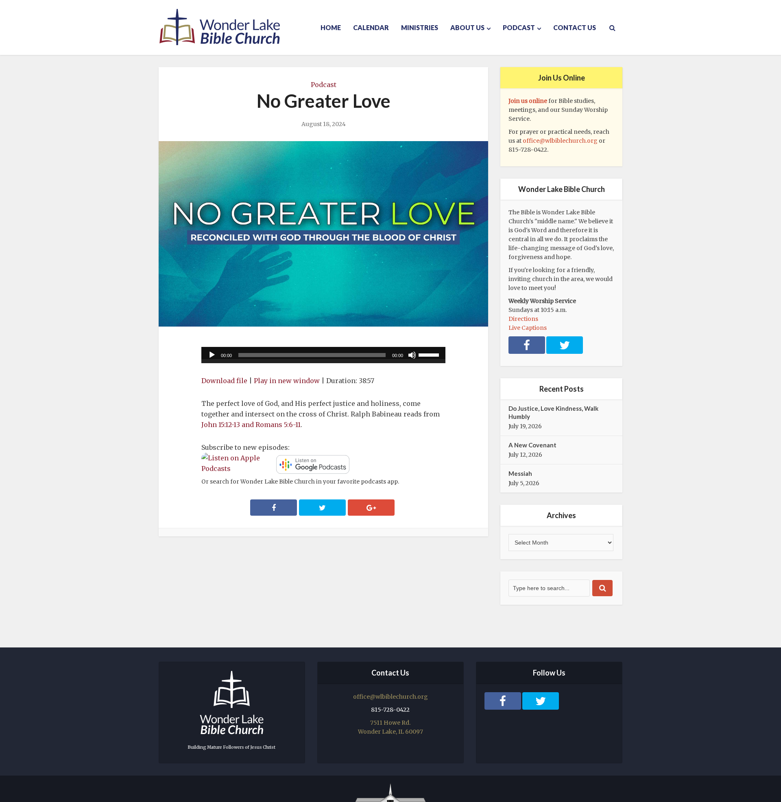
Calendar (371, 27)
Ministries (419, 27)
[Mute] (412, 355)
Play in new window (287, 381)
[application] (323, 355)
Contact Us (574, 27)
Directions (523, 319)
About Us (467, 27)
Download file (224, 381)
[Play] (212, 355)
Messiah (520, 473)
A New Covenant (532, 445)
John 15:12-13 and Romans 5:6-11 (251, 425)
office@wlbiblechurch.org (560, 140)
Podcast (519, 27)
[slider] (430, 354)
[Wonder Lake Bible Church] (220, 27)
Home (331, 27)
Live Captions (527, 327)
